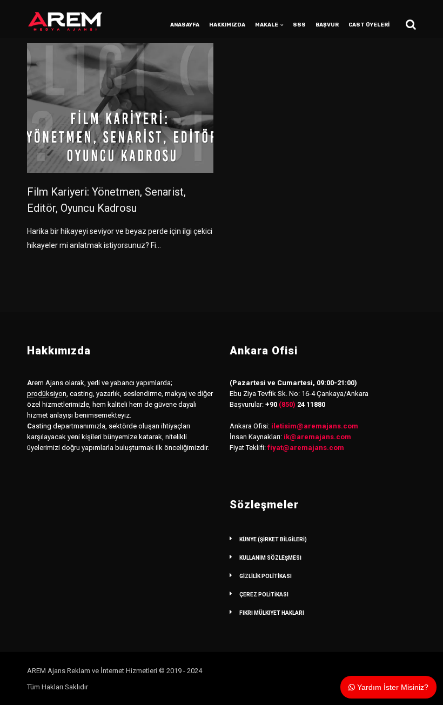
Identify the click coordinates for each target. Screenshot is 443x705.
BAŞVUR (327, 25)
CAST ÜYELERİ (369, 25)
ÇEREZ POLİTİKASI (263, 594)
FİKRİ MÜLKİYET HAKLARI (271, 613)
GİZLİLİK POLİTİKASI (265, 576)
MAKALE (266, 25)
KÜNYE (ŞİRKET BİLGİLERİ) (273, 539)
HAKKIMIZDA (227, 25)
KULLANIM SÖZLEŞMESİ (270, 558)
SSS (299, 25)
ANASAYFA (184, 25)
